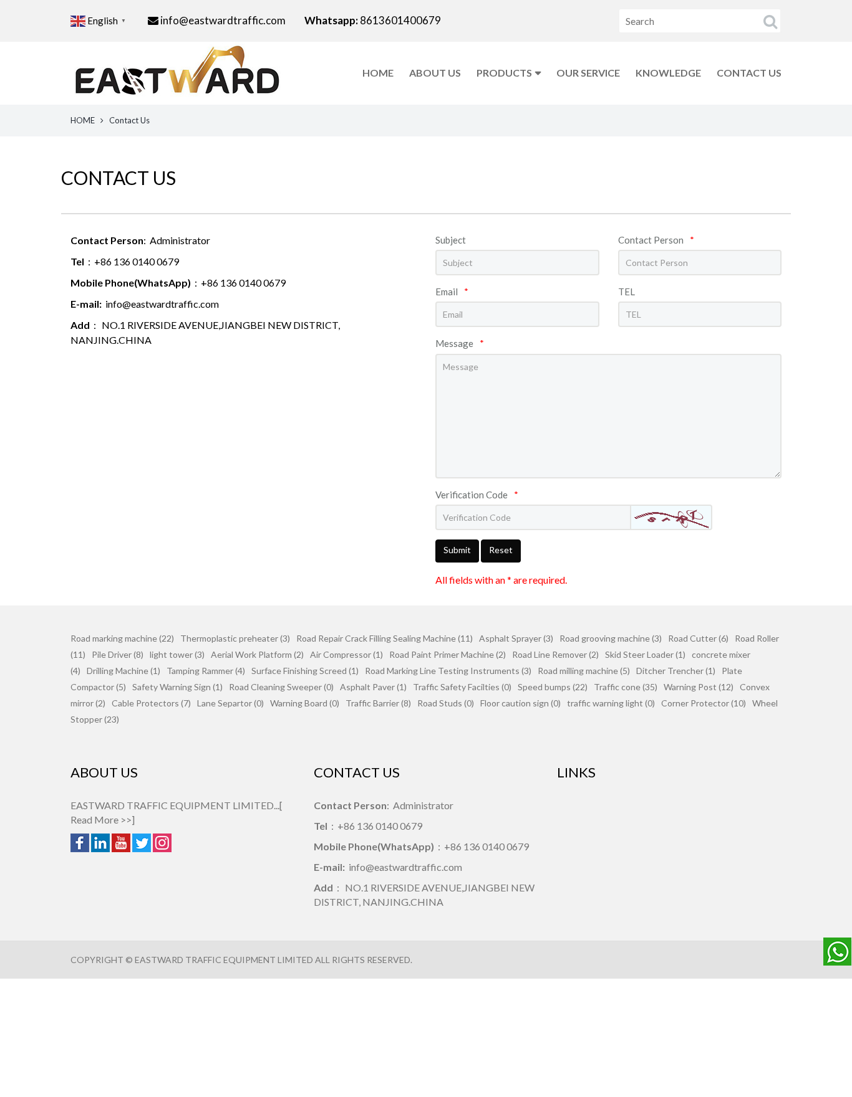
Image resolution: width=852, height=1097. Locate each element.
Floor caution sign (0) (520, 703)
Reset (501, 549)
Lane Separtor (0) (230, 703)
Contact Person (656, 239)
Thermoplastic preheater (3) (235, 638)
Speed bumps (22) (553, 686)
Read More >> (101, 819)
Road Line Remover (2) (555, 654)
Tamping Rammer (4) (206, 670)
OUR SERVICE (588, 72)
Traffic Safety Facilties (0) (462, 686)
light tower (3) (177, 654)
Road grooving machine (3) (610, 638)
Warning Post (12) (698, 686)
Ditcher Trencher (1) (675, 670)
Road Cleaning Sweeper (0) (281, 686)
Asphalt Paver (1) (373, 686)
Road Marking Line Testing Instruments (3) (448, 670)
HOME (378, 72)
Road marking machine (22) (122, 638)
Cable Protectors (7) (151, 703)
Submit (457, 549)
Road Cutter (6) (698, 638)
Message (459, 343)
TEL (626, 291)
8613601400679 (399, 20)
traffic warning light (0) (611, 703)
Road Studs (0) (445, 703)
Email (451, 291)
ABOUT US (435, 72)
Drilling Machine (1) (123, 670)
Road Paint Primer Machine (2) (447, 654)
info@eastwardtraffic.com (223, 20)
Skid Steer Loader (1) (645, 654)
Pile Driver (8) (117, 654)
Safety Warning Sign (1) (177, 686)
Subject (450, 239)
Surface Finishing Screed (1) (305, 670)
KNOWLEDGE (668, 72)
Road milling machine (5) (584, 670)
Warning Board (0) (304, 703)
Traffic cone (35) (625, 686)
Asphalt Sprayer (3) (516, 638)
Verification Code (476, 494)
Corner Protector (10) (703, 703)
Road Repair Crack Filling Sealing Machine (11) (384, 638)
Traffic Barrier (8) (378, 703)
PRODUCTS (504, 72)
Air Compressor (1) (346, 654)
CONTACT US (749, 72)
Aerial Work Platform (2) (257, 654)
